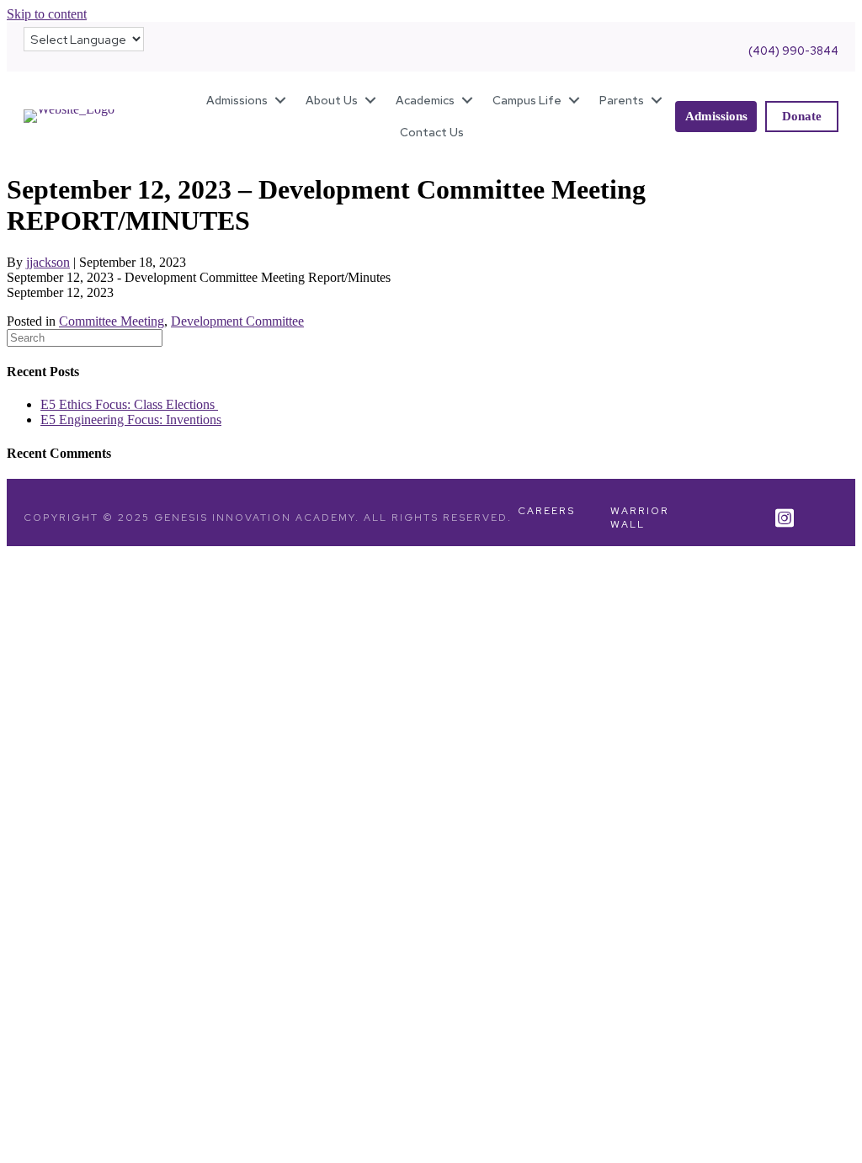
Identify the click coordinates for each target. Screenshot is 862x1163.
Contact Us (432, 132)
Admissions (237, 100)
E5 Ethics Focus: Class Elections (129, 404)
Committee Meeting (111, 321)
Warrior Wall (639, 517)
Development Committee (237, 321)
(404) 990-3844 (793, 51)
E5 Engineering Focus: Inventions (130, 419)
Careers (546, 511)
